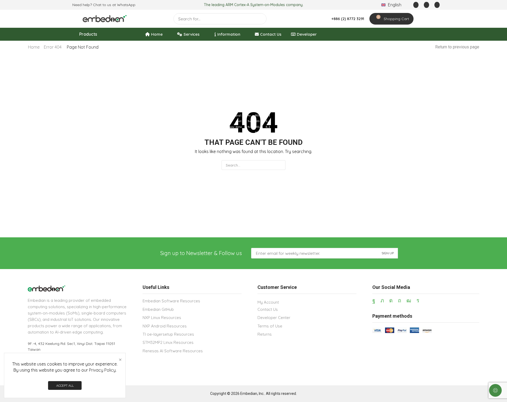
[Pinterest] (399, 300)
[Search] (261, 18)
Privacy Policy (102, 370)
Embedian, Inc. (252, 393)
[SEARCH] (280, 165)
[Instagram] (391, 300)
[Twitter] (382, 300)
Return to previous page (457, 46)
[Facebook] (373, 300)
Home (34, 47)
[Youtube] (408, 300)
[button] (416, 5)
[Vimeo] (417, 300)
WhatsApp (126, 4)
